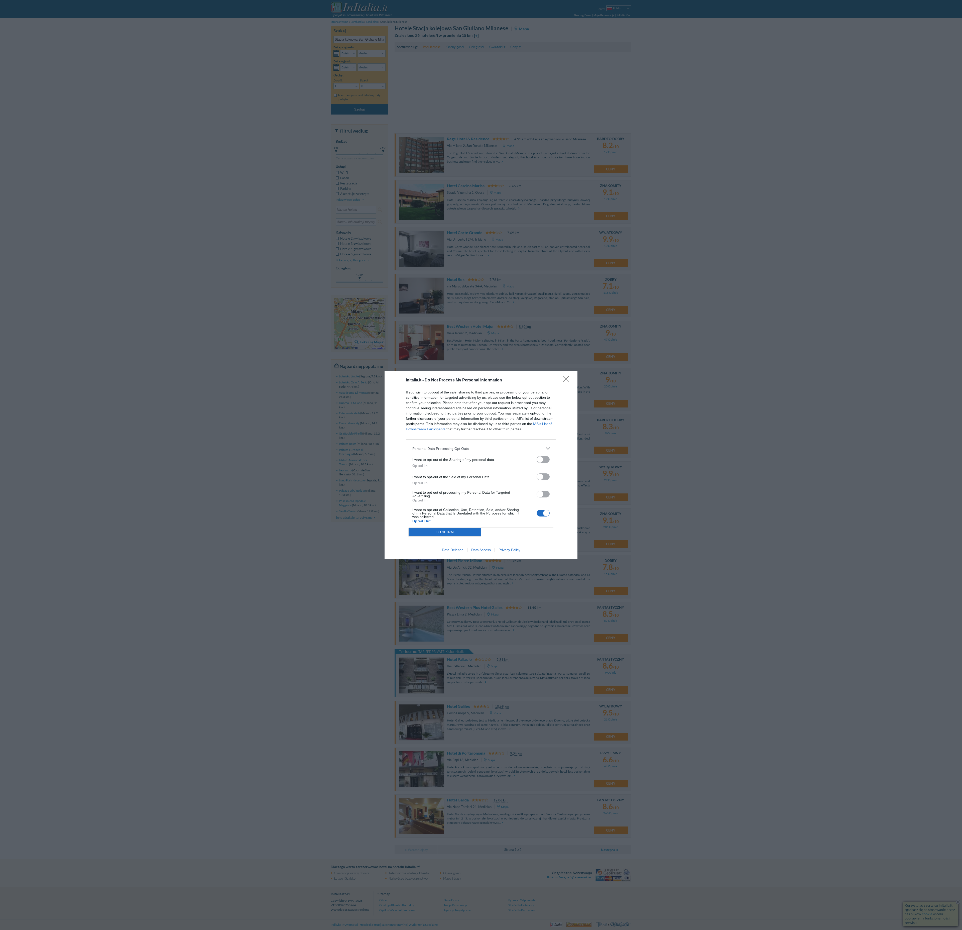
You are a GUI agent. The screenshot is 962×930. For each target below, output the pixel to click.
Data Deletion (452, 550)
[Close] (567, 380)
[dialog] (481, 465)
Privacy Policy (509, 550)
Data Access (481, 550)
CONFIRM (445, 532)
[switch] (543, 459)
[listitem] (481, 448)
